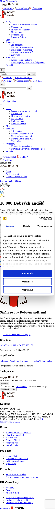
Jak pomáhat (16, 45)
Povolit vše (27, 273)
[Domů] (7, 17)
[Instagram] (4, 5)
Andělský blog (12, 174)
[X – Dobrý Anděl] (14, 166)
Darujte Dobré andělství (22, 52)
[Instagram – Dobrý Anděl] (4, 166)
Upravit (25, 282)
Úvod (8, 171)
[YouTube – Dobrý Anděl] (10, 166)
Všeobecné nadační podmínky (19, 502)
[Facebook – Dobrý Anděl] (1, 166)
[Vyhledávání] (2, 70)
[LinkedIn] (6, 5)
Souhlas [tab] (10, 226)
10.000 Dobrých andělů (16, 176)
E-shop (9, 490)
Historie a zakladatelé (20, 30)
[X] (14, 5)
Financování (16, 27)
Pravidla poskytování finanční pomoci (28, 62)
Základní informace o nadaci (24, 24)
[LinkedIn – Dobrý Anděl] (6, 166)
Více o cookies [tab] (44, 226)
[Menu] (1, 104)
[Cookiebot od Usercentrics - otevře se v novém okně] (39, 218)
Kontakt (9, 65)
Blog (8, 40)
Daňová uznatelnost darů (22, 47)
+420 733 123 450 (25, 345)
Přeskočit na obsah (8, 1)
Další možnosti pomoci (21, 50)
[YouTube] (10, 5)
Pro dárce (10, 42)
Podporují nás (17, 35)
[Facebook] (1, 5)
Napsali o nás (17, 32)
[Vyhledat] (29, 88)
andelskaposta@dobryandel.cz (38, 361)
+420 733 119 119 (8, 345)
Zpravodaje (16, 55)
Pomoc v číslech (18, 37)
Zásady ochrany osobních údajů (20, 497)
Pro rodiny (10, 57)
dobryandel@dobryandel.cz (12, 361)
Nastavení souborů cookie (17, 500)
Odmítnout (27, 290)
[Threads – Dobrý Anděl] (17, 166)
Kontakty (10, 488)
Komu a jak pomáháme (21, 60)
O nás (8, 22)
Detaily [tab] (26, 226)
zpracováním (21, 386)
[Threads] (17, 5)
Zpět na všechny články (10, 181)
